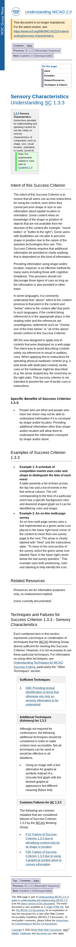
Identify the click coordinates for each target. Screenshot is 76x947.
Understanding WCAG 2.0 (48, 12)
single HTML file (54, 907)
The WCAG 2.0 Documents (30, 910)
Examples (49, 75)
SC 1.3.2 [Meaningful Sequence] (36, 50)
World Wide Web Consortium (46, 930)
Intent (47, 71)
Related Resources (54, 80)
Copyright (17, 930)
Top (15, 880)
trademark (25, 933)
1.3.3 (16, 113)
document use (43, 933)
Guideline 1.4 (25, 167)
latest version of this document (37, 903)
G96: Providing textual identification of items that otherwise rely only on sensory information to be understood (42, 696)
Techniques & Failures (56, 85)
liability (15, 933)
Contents (18, 45)
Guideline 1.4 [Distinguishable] (32, 55)
